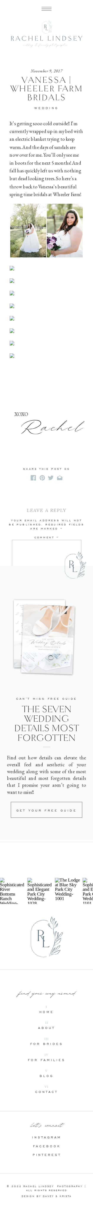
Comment (46, 537)
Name (46, 581)
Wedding (46, 108)
